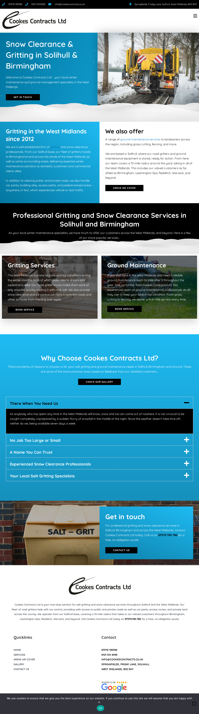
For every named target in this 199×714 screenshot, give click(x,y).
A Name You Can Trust (31, 452)
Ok (100, 708)
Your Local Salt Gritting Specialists (42, 475)
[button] (133, 16)
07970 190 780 (167, 535)
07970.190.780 (133, 618)
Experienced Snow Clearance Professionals (50, 464)
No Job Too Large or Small (35, 440)
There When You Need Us (34, 403)
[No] (194, 704)
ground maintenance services (140, 139)
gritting (55, 147)
